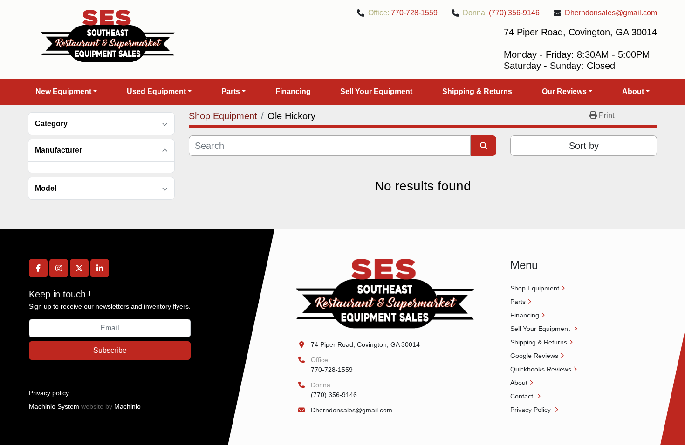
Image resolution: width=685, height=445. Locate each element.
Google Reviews (534, 355)
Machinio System (54, 406)
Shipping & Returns (477, 91)
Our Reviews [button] (564, 91)
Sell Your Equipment (376, 91)
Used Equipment (156, 91)
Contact (522, 396)
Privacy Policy (531, 409)
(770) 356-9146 (514, 13)
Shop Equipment (534, 288)
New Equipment (63, 91)
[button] (66, 92)
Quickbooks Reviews (540, 369)
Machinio (127, 406)
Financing (293, 91)
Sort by (584, 146)
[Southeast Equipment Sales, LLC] (385, 293)
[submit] (483, 145)
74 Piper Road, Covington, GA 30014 (365, 344)
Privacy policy (49, 393)
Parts (230, 91)
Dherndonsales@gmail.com (611, 13)
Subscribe (110, 350)
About (633, 91)
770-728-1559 (414, 13)
